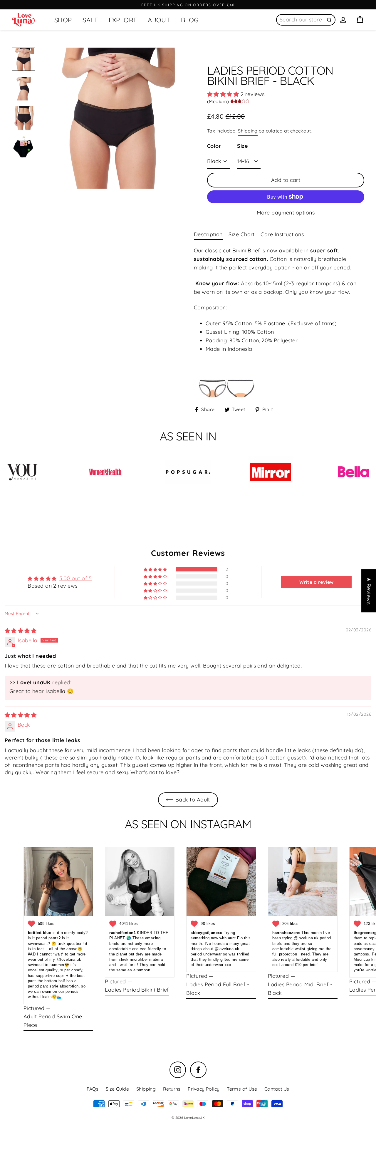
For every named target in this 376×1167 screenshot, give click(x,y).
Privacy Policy (203, 1089)
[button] (224, 94)
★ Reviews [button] (368, 590)
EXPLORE (123, 20)
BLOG (190, 20)
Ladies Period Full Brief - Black (217, 988)
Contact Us (276, 1089)
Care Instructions (282, 234)
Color (214, 145)
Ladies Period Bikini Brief (137, 989)
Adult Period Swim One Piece (53, 1020)
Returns (172, 1089)
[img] (20, 630)
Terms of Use (242, 1089)
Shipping (248, 131)
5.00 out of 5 (75, 578)
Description (208, 234)
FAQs (92, 1089)
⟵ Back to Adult (188, 799)
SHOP (63, 20)
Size (242, 145)
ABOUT (159, 20)
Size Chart (242, 234)
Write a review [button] (316, 582)
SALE (90, 20)
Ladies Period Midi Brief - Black (300, 988)
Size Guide (117, 1089)
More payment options (286, 212)
